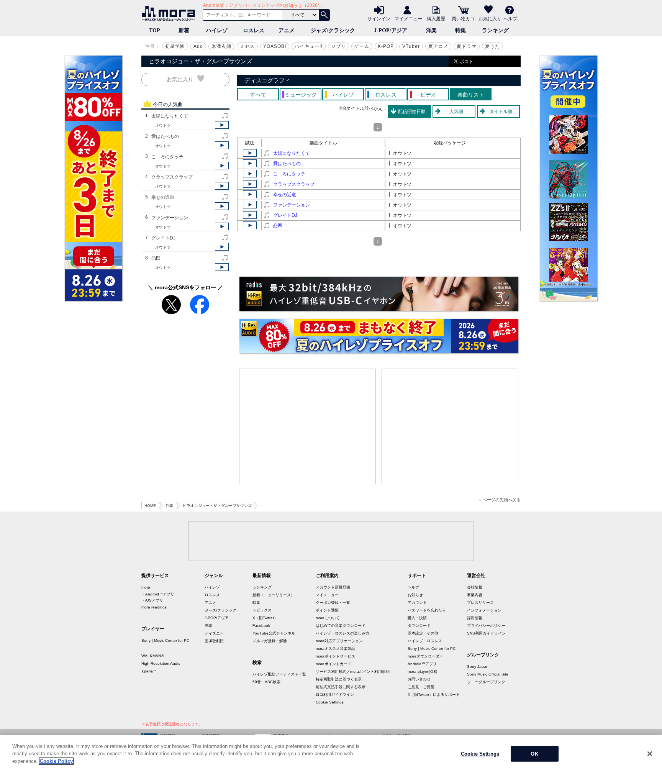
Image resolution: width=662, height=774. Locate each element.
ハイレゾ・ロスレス (425, 641)
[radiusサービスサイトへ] (379, 294)
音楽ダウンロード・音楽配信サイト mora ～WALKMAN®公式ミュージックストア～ (170, 13)
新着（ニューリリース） (273, 595)
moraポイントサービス (335, 656)
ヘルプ (510, 18)
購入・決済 (417, 618)
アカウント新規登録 (333, 587)
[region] (331, 754)
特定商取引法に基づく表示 (339, 679)
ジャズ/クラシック (333, 30)
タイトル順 (500, 111)
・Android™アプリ (157, 594)
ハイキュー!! (309, 46)
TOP (154, 30)
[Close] (649, 753)
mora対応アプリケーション (339, 641)
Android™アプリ (422, 664)
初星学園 (175, 46)
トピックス (262, 610)
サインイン (378, 18)
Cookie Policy (56, 761)
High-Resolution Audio (160, 663)
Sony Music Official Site (487, 674)
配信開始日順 (412, 111)
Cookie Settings (330, 702)
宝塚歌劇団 (214, 641)
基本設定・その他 (423, 633)
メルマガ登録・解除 (269, 641)
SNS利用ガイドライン (486, 633)
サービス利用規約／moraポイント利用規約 (353, 671)
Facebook (261, 625)
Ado (198, 46)
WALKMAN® (152, 656)
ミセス (247, 46)
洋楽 (431, 30)
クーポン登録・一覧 (333, 602)
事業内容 (474, 595)
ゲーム (361, 46)
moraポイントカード (333, 664)
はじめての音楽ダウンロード (340, 625)
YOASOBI (274, 46)
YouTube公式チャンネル (273, 633)
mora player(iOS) (422, 671)
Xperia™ (149, 671)
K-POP (386, 46)
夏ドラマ (467, 46)
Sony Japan (477, 666)
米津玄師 (221, 46)
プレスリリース (480, 602)
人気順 (456, 111)
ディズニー (214, 633)
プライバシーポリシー (486, 625)
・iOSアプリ (152, 600)
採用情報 (474, 618)
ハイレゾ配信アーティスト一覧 (279, 674)
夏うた (492, 46)
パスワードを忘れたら (427, 610)
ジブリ (338, 46)
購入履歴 (436, 18)
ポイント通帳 (327, 610)
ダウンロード (419, 625)
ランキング (495, 30)
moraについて (328, 618)
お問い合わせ (419, 679)
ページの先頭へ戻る (502, 500)
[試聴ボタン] (222, 125)
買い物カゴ (463, 18)
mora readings (154, 607)
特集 (460, 30)
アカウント (417, 602)
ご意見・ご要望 (421, 687)
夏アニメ (438, 46)
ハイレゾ (217, 30)
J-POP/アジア (390, 30)
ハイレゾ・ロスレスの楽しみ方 (342, 633)
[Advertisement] (307, 426)
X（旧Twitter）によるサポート (434, 694)
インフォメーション (484, 610)
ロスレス (253, 30)
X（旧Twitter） (265, 618)
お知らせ (415, 595)
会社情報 (474, 587)
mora (145, 587)
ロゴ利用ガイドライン (335, 694)
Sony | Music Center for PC (165, 640)
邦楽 (169, 505)
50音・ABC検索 (266, 682)
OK (534, 754)
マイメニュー (408, 18)
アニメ (287, 30)
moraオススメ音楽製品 (335, 648)
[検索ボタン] (324, 15)
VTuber (411, 46)
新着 (184, 30)
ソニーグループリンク (486, 682)
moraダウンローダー (425, 656)
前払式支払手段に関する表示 (340, 687)
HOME (150, 505)
